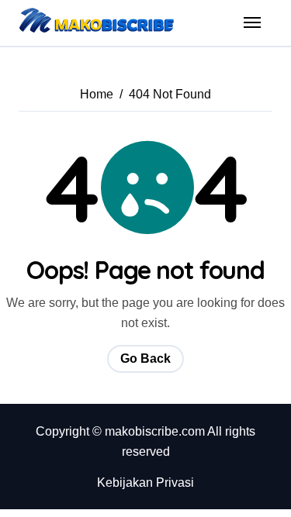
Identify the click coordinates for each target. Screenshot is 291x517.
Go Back (145, 358)
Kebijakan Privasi (145, 482)
